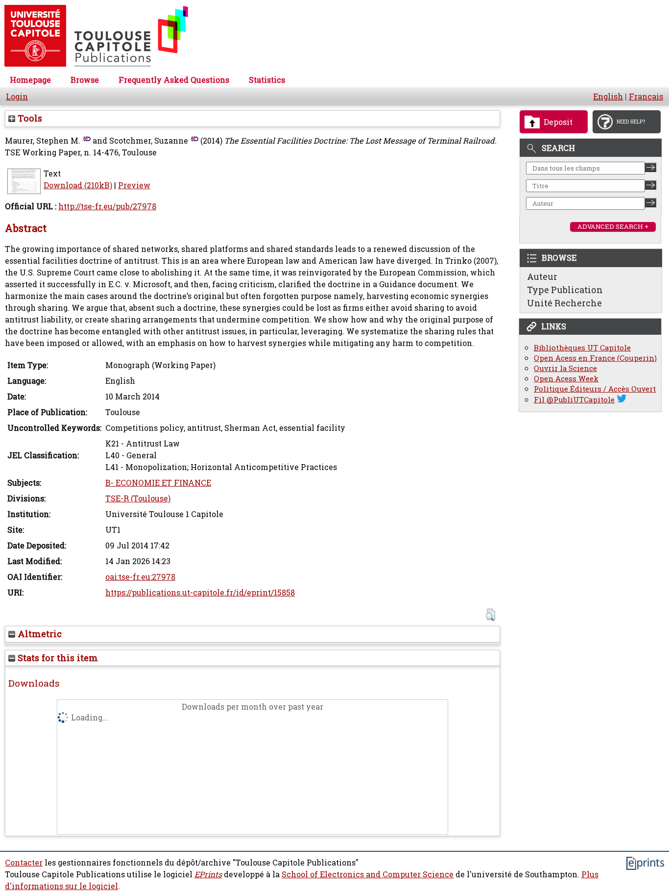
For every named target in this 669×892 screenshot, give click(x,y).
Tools (28, 118)
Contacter (24, 862)
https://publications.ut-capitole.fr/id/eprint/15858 (200, 592)
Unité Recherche (564, 303)
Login (17, 96)
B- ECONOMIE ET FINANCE (158, 482)
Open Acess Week (566, 378)
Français (646, 96)
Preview (134, 185)
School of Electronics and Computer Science (368, 874)
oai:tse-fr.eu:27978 (140, 576)
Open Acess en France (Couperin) (595, 358)
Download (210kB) (78, 185)
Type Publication (565, 290)
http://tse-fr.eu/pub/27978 (107, 206)
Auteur (542, 276)
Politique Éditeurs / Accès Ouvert (595, 389)
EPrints (208, 874)
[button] (490, 615)
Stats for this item (56, 658)
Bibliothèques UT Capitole (582, 348)
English (608, 96)
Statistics (267, 79)
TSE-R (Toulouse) (137, 498)
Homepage (30, 79)
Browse (85, 79)
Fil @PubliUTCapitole (574, 400)
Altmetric (38, 634)
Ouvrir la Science (565, 368)
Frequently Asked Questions (174, 79)
